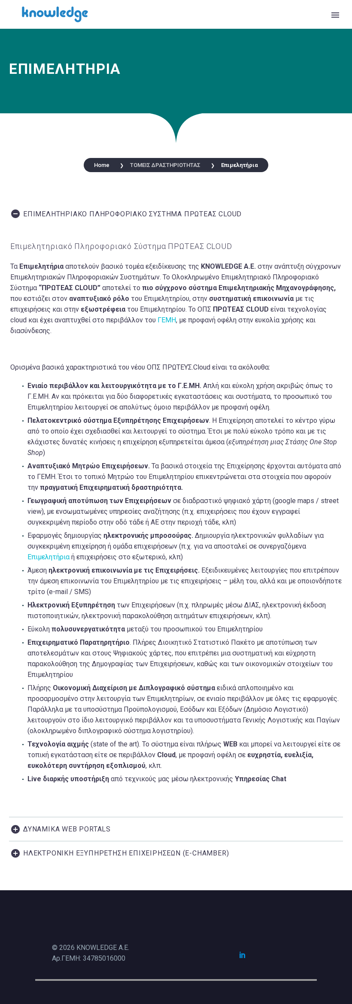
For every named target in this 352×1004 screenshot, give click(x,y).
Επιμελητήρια (48, 557)
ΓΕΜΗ (167, 320)
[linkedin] (242, 954)
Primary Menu (335, 15)
